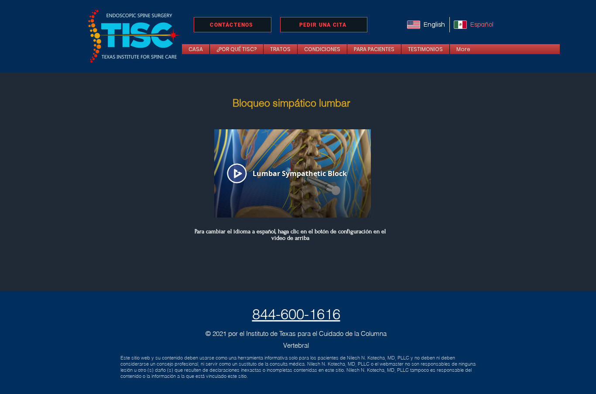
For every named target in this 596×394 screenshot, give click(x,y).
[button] (280, 49)
